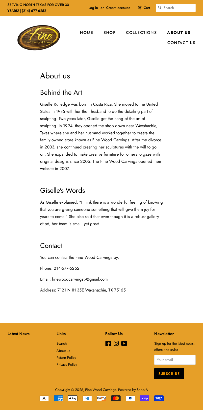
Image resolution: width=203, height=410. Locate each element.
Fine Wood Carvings (100, 389)
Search (61, 343)
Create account (118, 7)
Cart (147, 7)
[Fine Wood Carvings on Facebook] (108, 344)
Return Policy (66, 357)
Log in (93, 7)
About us (63, 350)
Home (86, 32)
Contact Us (181, 43)
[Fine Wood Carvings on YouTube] (124, 344)
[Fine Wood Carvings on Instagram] (116, 344)
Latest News (18, 334)
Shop (109, 32)
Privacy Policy (66, 364)
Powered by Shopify (133, 389)
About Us (179, 32)
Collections (141, 32)
